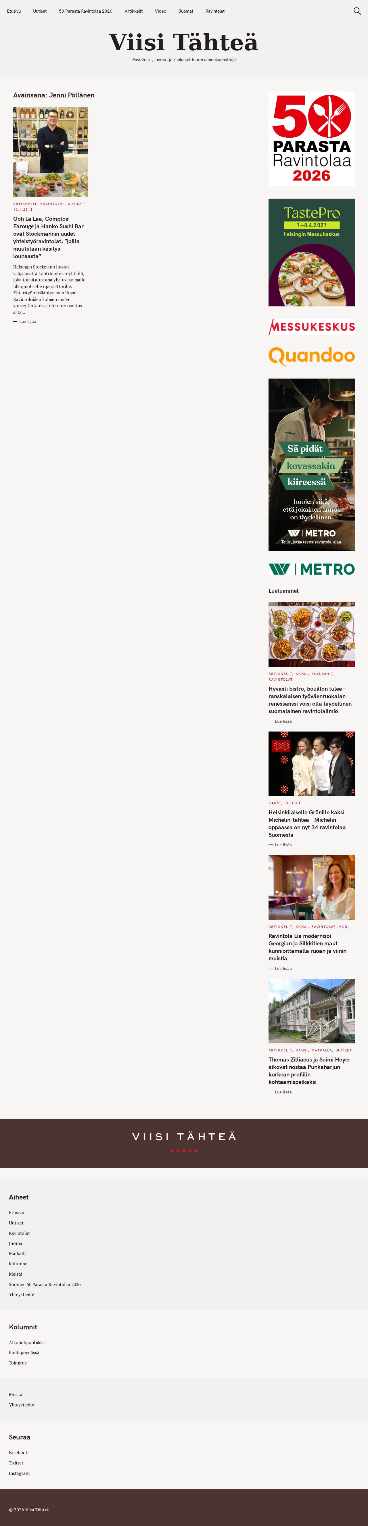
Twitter (16, 1463)
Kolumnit (321, 673)
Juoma (15, 1243)
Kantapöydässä (24, 1353)
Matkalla (321, 1050)
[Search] (355, 11)
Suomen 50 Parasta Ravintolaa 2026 (44, 1284)
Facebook (18, 1453)
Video (160, 11)
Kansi (302, 673)
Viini (344, 926)
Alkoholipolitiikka (27, 1342)
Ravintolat (215, 11)
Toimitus (18, 1363)
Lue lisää (27, 321)
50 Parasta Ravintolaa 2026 (85, 11)
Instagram (19, 1473)
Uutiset (40, 11)
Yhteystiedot (22, 1294)
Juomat (186, 11)
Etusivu (14, 11)
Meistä (15, 1274)
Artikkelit (134, 11)
